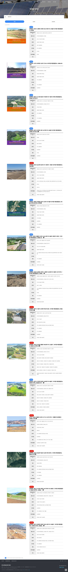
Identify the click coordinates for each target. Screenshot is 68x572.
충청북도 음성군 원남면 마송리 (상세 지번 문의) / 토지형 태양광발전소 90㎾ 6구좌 (45, 453)
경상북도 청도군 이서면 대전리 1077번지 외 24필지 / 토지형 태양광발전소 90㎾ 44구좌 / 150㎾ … (46, 489)
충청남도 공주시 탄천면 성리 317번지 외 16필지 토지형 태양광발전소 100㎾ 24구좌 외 (45, 131)
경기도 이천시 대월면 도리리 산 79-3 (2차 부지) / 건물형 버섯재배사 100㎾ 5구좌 (45, 417)
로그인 (65, 1)
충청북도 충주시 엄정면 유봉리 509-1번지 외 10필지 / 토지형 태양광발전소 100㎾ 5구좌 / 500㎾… (45, 525)
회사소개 (30, 1)
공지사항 (54, 1)
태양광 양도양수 (43, 1)
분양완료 (53, 21)
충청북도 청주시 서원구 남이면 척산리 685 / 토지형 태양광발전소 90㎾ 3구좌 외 (45, 309)
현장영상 (49, 1)
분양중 (34, 21)
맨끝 (22, 558)
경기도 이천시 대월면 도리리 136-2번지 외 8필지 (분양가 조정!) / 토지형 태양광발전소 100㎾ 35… (45, 237)
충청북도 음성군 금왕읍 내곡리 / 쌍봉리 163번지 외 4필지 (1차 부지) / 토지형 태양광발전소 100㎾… (45, 272)
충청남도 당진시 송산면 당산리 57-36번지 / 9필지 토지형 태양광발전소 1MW (45, 165)
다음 (21, 558)
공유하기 (62, 16)
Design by (22, 569)
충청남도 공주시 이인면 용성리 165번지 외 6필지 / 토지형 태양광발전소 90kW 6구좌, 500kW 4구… (46, 382)
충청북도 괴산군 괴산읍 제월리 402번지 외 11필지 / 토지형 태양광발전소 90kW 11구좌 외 (45, 345)
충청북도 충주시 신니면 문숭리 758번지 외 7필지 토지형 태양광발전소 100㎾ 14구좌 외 (45, 97)
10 (19, 557)
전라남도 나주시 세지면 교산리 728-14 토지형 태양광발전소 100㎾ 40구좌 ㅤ (45, 64)
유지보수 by (27, 569)
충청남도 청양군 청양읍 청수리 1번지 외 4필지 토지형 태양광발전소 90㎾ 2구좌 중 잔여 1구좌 (45, 202)
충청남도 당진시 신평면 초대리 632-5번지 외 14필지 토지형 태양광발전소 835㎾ (46, 29)
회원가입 (61, 1)
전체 (14, 21)
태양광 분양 (36, 1)
